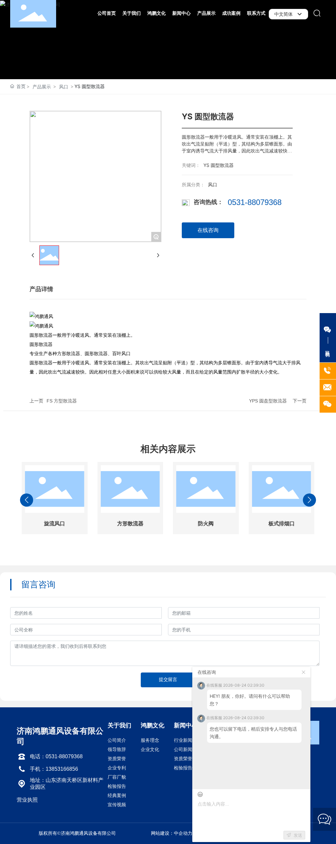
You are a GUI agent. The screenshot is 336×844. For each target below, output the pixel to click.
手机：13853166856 (54, 769)
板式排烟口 (281, 523)
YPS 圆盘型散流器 (268, 400)
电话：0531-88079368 (56, 756)
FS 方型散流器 (62, 400)
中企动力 (183, 833)
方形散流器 (130, 523)
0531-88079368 (255, 202)
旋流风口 (54, 523)
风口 (63, 86)
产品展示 (41, 86)
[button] (122, 552)
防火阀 (206, 523)
